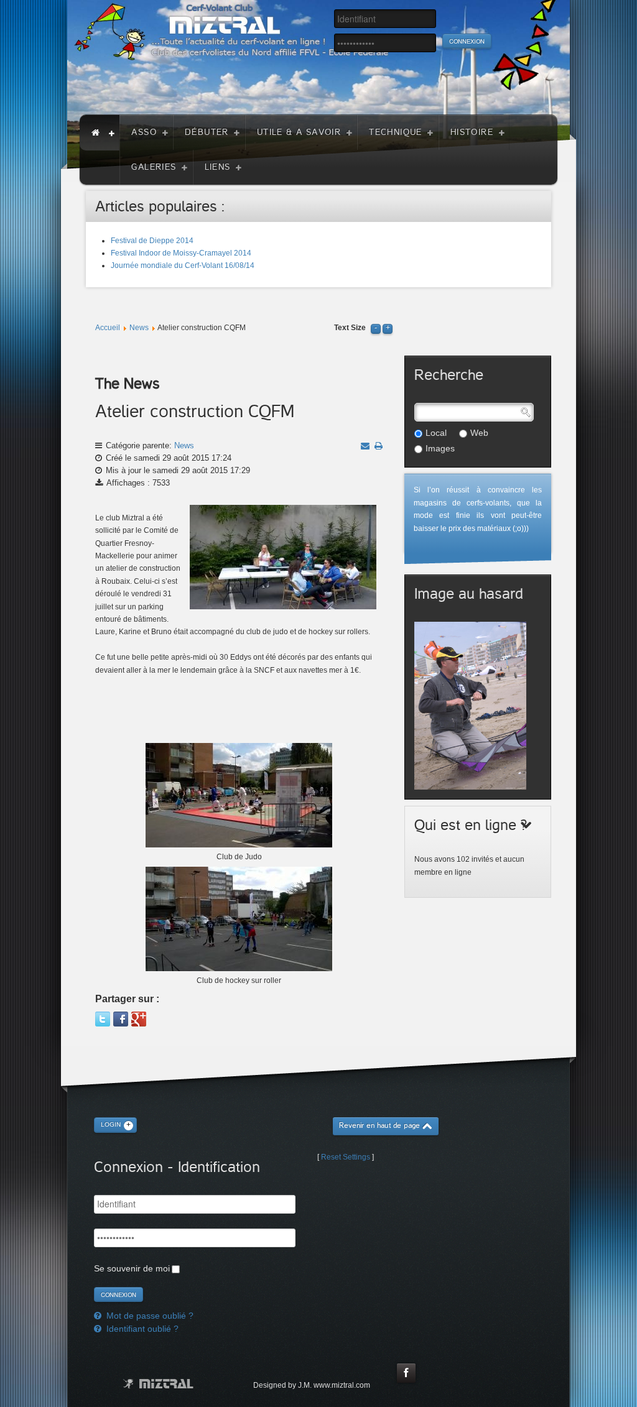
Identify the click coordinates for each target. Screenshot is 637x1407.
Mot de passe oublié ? (148, 1316)
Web (479, 433)
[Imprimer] (378, 446)
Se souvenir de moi (132, 1268)
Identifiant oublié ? (141, 1329)
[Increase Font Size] (388, 327)
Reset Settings (345, 1157)
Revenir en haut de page (379, 1126)
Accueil (107, 327)
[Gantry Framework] (158, 1383)
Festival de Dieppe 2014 (152, 240)
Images (440, 448)
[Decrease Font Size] (376, 327)
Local (436, 433)
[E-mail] (365, 446)
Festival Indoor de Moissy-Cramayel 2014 (181, 253)
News (139, 327)
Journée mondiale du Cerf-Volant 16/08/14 (182, 265)
